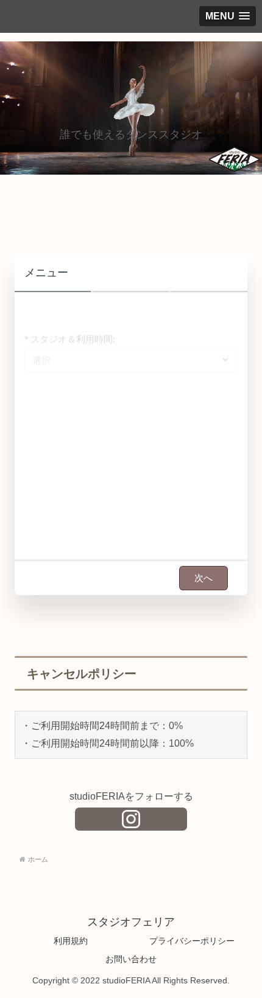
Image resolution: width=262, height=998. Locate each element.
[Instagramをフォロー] (130, 819)
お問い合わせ (131, 959)
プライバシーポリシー (192, 941)
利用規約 (71, 941)
